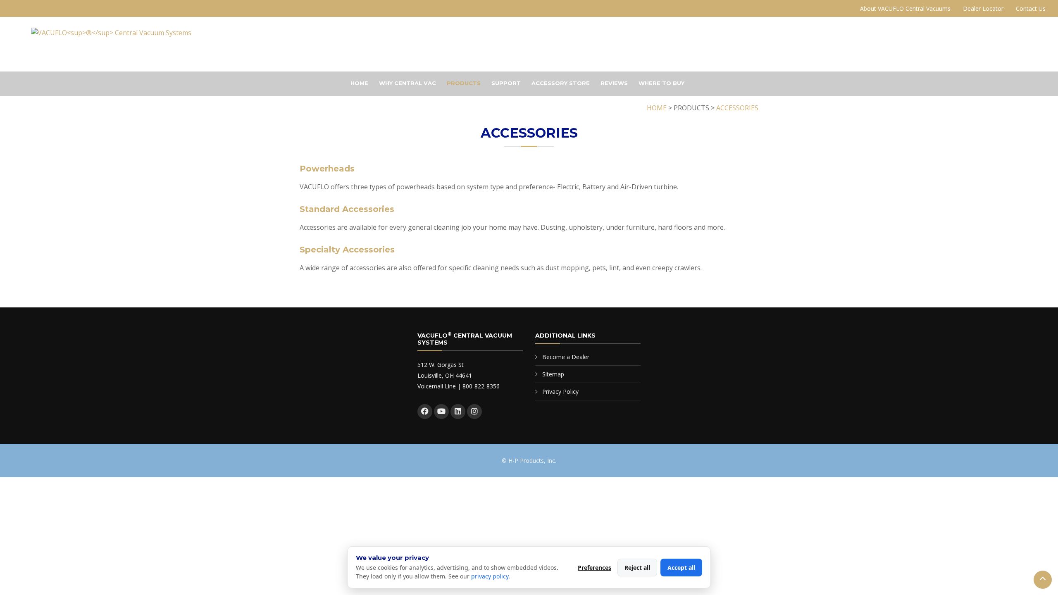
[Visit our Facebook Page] (424, 411)
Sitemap (553, 374)
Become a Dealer (565, 357)
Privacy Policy (560, 391)
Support (506, 83)
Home (359, 83)
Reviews (614, 83)
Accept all (681, 567)
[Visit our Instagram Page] (474, 411)
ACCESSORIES (737, 107)
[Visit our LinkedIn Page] (457, 411)
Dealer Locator (983, 8)
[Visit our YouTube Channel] (441, 411)
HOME (657, 107)
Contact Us (1031, 8)
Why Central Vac (407, 83)
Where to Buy (661, 83)
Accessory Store (560, 83)
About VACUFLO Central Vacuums (905, 8)
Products (464, 83)
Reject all (637, 567)
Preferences (594, 567)
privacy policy (489, 576)
